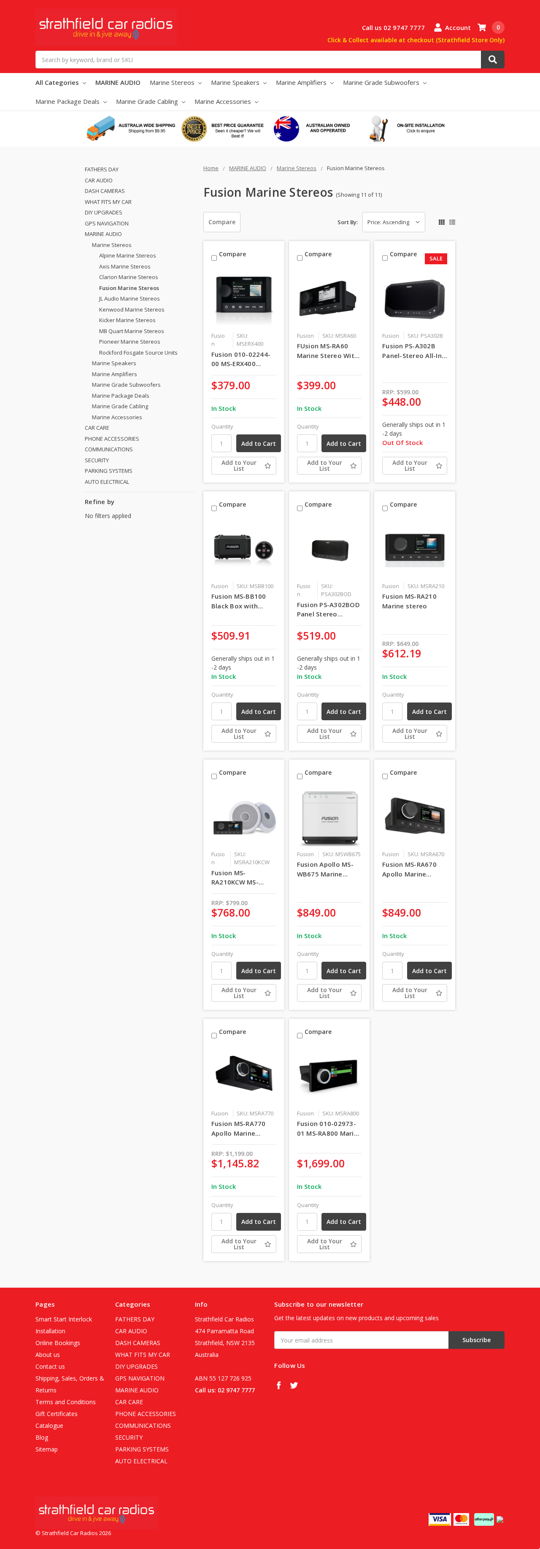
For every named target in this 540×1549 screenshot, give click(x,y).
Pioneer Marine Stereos (129, 341)
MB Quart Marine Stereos (131, 331)
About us (47, 1355)
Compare (221, 222)
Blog (41, 1437)
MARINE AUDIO (117, 82)
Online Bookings (57, 1343)
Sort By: (348, 222)
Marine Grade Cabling (148, 101)
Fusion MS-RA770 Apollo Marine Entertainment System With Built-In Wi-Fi (241, 1128)
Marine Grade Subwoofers (382, 82)
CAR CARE (97, 427)
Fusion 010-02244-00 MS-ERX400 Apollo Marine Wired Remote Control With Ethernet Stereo (243, 359)
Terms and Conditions (65, 1402)
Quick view (243, 299)
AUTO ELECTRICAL (107, 482)
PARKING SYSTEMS (108, 471)
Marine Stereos (173, 82)
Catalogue (49, 1425)
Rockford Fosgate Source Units (138, 352)
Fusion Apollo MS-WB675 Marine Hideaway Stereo (325, 869)
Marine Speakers (236, 82)
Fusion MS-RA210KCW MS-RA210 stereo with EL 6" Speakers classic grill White (240, 877)
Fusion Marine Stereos (129, 288)
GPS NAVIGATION (107, 223)
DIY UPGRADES (103, 212)
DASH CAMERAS (105, 191)
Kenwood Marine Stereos (132, 309)
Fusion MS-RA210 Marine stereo (409, 601)
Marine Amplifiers (302, 82)
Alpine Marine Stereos (127, 255)
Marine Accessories (223, 101)
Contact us (50, 1366)
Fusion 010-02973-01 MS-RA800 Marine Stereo (329, 1128)
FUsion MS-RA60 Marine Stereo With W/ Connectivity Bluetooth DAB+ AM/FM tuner (328, 351)
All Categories (58, 82)
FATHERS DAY (102, 169)
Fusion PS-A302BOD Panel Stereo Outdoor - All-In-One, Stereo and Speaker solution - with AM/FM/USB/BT (329, 609)
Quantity (222, 426)
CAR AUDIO (99, 180)
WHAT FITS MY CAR (108, 202)
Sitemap (46, 1449)
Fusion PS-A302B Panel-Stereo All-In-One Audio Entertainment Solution (413, 351)
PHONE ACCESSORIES (112, 438)
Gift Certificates (56, 1414)
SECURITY (97, 460)
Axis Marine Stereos (125, 266)
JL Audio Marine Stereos (129, 298)
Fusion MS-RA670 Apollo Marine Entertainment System (409, 869)
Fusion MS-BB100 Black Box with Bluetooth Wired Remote (238, 601)
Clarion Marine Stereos (128, 277)
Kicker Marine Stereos (127, 320)
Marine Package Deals (68, 101)
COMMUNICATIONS (109, 449)
